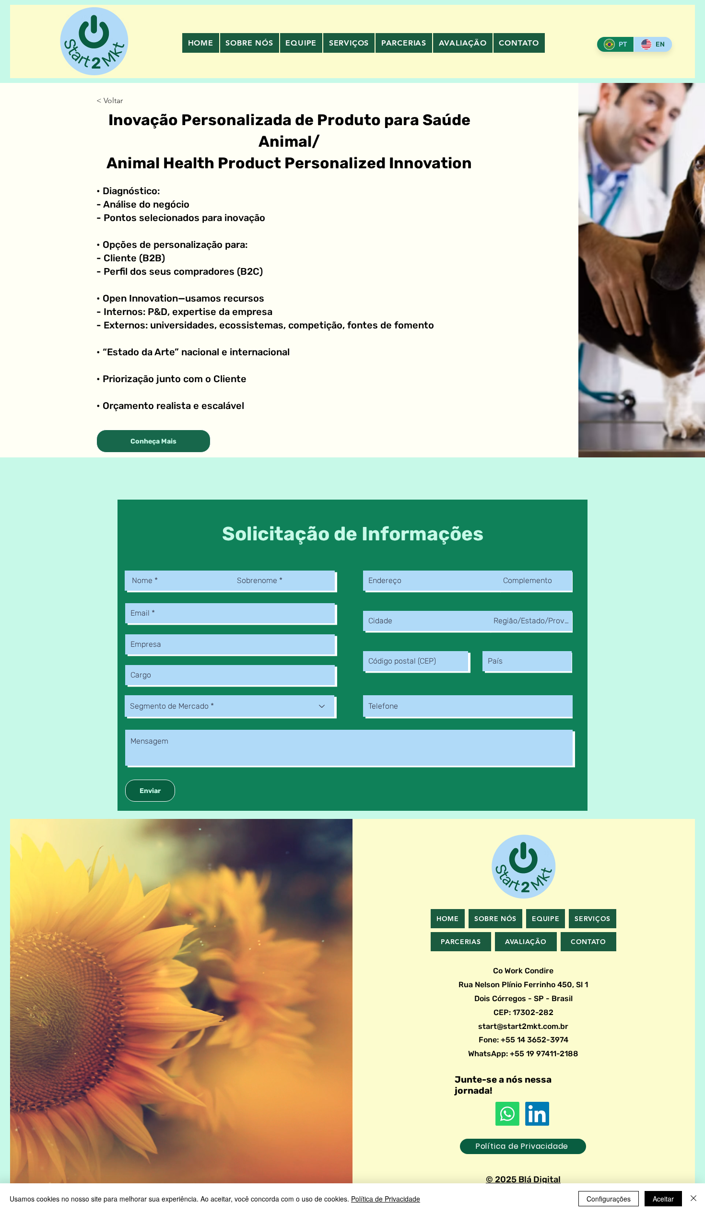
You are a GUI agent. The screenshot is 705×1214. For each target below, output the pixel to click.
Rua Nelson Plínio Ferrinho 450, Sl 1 (523, 984)
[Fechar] (693, 1198)
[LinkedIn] (537, 1114)
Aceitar (663, 1198)
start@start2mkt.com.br (523, 1026)
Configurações (609, 1198)
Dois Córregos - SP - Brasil (523, 998)
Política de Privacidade (385, 1198)
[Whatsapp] (507, 1114)
